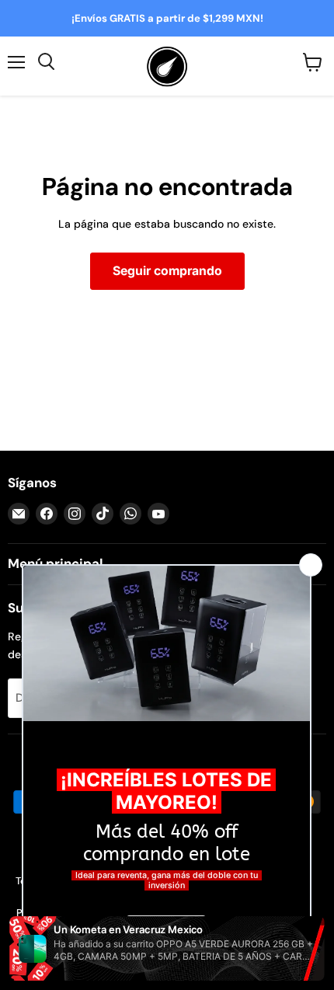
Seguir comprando (167, 270)
